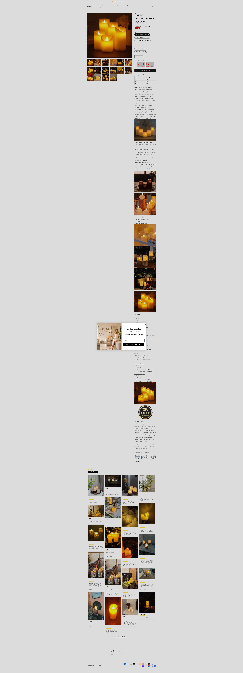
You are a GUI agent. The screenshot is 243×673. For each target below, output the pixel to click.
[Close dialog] (145, 324)
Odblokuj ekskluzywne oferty (134, 344)
